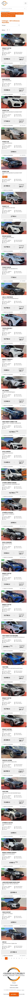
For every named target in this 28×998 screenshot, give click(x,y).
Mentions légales (14, 985)
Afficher (3, 30)
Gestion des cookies (14, 987)
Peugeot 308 (20, 13)
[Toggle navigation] (25, 3)
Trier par (3, 25)
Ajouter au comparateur (8, 63)
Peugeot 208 (4, 15)
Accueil (14, 982)
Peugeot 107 (12, 15)
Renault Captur (5, 13)
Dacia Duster (12, 13)
